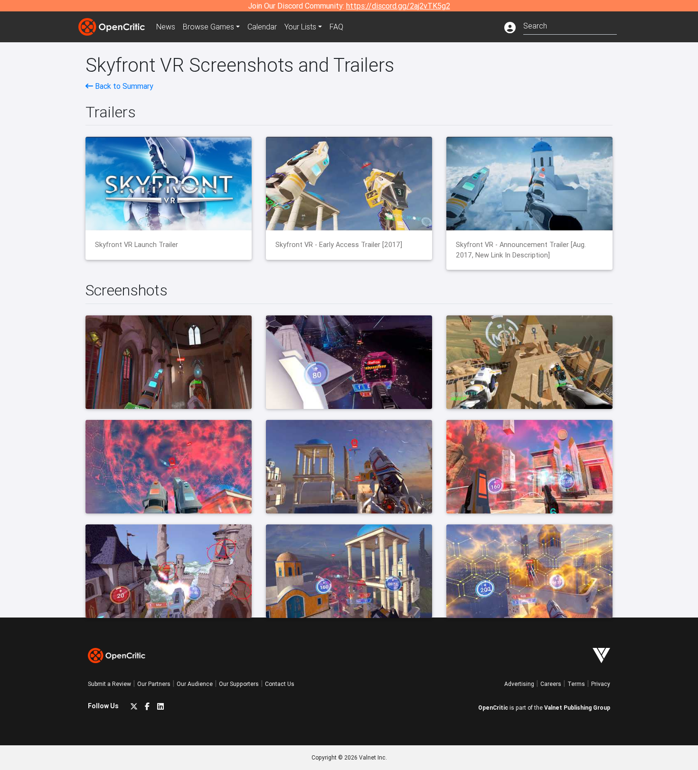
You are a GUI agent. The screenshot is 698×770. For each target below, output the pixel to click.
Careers (550, 683)
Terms (576, 683)
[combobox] (570, 25)
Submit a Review (109, 683)
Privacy (600, 683)
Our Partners (153, 683)
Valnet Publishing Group (577, 707)
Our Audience (195, 683)
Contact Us (279, 683)
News (165, 26)
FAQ (336, 26)
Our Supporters (239, 683)
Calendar (262, 26)
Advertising (519, 683)
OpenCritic (493, 707)
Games (208, 26)
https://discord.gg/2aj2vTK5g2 (398, 5)
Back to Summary (123, 86)
